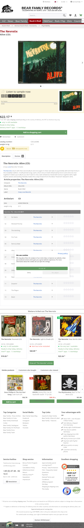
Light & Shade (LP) (41, 339)
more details (40, 400)
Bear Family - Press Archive (12, 416)
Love (9, 167)
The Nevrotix (9, 31)
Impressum (26, 479)
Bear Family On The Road (11, 428)
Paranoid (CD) (11, 339)
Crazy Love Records (24, 192)
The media (45, 489)
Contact (25, 465)
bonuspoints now (21, 149)
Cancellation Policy (29, 468)
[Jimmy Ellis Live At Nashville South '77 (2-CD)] (42, 382)
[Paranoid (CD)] (13, 325)
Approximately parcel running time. (42, 509)
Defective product (28, 470)
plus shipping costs (13, 120)
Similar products (8, 370)
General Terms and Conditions (48, 478)
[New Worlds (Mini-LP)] (70, 325)
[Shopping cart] (81, 15)
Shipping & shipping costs (50, 487)
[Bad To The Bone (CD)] (69, 382)
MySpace (26, 423)
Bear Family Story (9, 430)
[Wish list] (70, 15)
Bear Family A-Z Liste (10, 418)
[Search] (64, 15)
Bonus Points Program (30, 463)
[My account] (75, 15)
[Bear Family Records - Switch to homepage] (7, 9)
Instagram (26, 421)
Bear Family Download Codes (10, 422)
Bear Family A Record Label (51, 418)
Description (6, 156)
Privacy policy (63, 253)
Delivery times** (28, 475)
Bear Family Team (9, 432)
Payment (45, 475)
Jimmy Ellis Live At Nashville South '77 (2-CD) (42, 393)
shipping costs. (21, 501)
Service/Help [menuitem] (76, 2)
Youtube (25, 428)
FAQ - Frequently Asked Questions (49, 471)
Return (25, 472)
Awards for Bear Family (49, 416)
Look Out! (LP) (14, 393)
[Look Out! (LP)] (14, 382)
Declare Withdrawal (42, 520)
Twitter (25, 425)
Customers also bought (27, 370)
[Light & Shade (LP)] (42, 325)
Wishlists (47, 2)
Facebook (26, 418)
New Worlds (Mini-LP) (70, 340)
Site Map (45, 484)
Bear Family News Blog (30, 416)
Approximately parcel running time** (49, 464)
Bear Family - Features (49, 421)
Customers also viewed (49, 370)
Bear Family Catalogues (10, 425)
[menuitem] (48, 15)
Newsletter (26, 477)
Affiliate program (47, 482)
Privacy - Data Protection (50, 468)
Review (19, 156)
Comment (20, 137)
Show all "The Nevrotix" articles (41, 363)
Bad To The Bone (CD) (69, 393)
